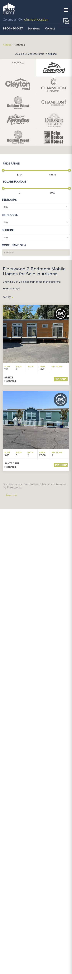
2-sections (11, 495)
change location (36, 19)
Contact (50, 28)
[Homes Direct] (9, 8)
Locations (34, 28)
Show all (18, 62)
